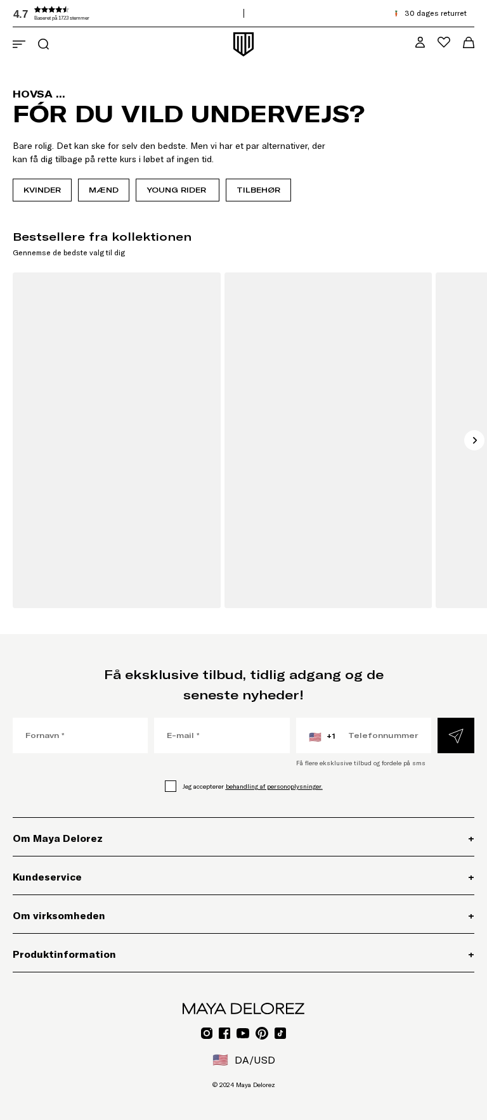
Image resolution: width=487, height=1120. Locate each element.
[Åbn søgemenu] (43, 44)
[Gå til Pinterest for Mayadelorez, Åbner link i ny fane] (262, 1033)
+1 (322, 736)
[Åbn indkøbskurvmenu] (468, 42)
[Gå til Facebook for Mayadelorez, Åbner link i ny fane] (224, 1033)
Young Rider (177, 189)
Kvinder (42, 189)
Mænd (104, 189)
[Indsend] (456, 735)
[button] (108, 13)
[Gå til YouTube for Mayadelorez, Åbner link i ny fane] (243, 1033)
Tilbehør (258, 189)
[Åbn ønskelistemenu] (443, 42)
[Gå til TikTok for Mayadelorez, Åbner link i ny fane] (280, 1033)
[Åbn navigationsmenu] (19, 44)
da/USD (243, 1059)
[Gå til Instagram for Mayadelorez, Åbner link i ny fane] (206, 1033)
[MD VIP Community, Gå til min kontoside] (420, 42)
